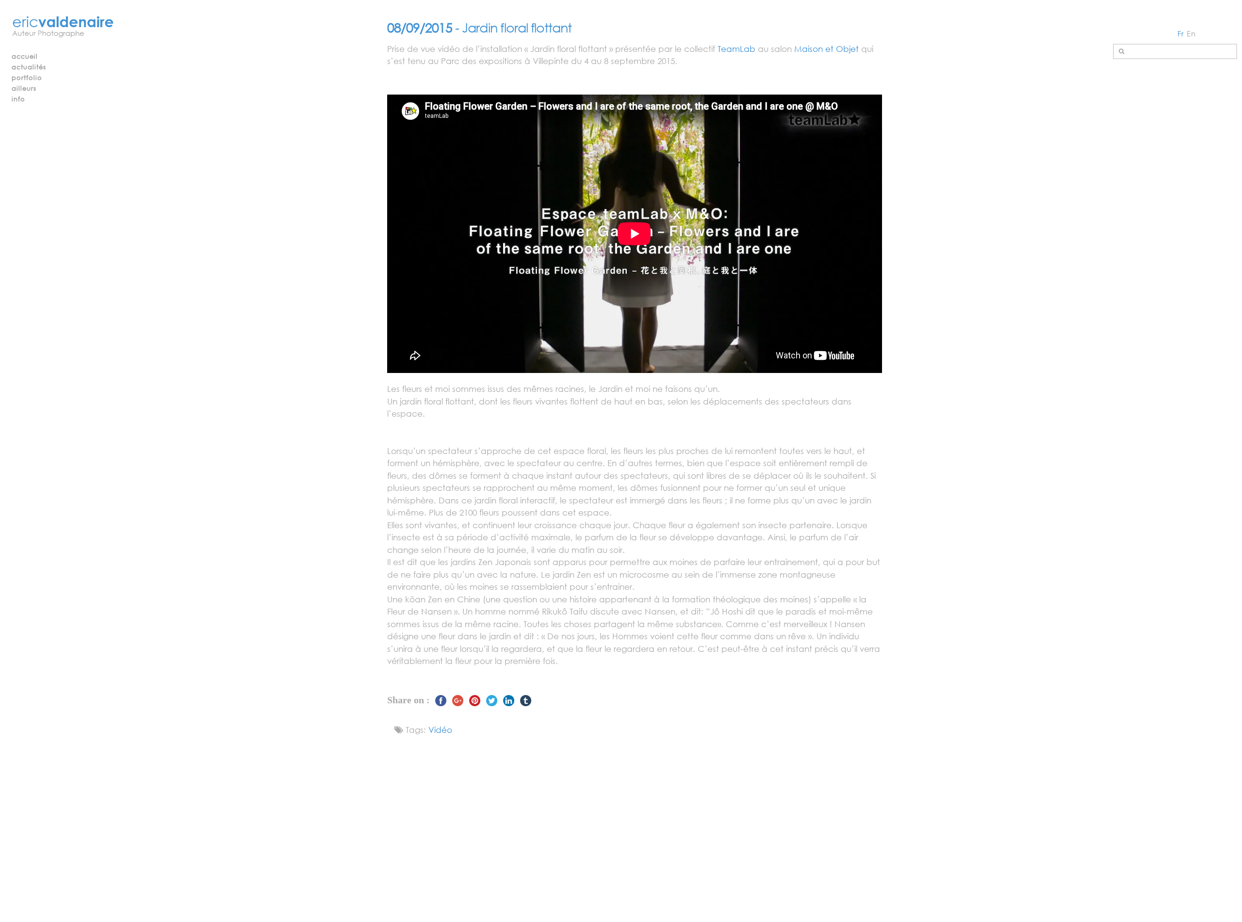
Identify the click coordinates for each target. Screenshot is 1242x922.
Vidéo (440, 730)
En (1191, 33)
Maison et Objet (826, 49)
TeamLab (736, 49)
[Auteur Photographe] (63, 27)
